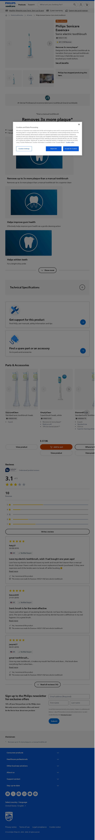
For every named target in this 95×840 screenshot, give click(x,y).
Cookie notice (69, 142)
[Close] (78, 124)
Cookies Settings (23, 149)
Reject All (53, 149)
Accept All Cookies (70, 149)
